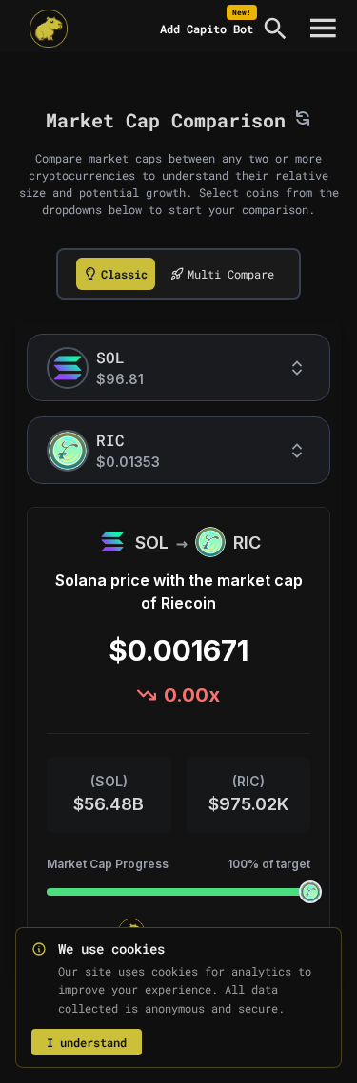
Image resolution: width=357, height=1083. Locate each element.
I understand (87, 1042)
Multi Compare (231, 273)
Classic (124, 273)
